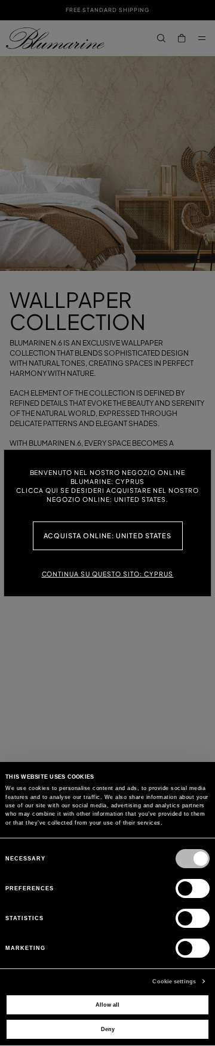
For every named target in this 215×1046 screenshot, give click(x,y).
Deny (108, 1029)
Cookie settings (174, 982)
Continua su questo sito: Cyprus (108, 574)
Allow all (107, 1005)
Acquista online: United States (108, 535)
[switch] (193, 888)
